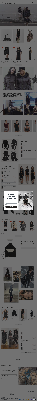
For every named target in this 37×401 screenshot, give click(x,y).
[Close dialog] (31, 192)
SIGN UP (11, 206)
